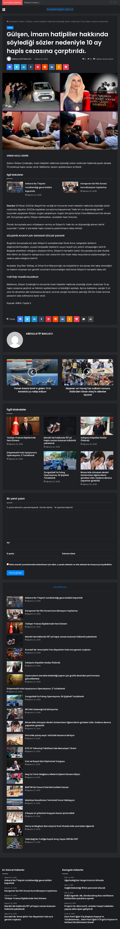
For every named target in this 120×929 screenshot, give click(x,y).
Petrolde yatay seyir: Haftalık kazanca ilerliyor (50, 735)
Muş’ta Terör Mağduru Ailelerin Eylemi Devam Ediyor (52, 774)
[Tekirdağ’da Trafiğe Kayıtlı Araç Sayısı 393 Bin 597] (15, 843)
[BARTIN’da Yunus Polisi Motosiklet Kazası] (15, 791)
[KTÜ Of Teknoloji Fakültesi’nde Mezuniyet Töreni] (15, 752)
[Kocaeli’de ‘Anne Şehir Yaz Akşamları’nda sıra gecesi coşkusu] (15, 653)
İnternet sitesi (68, 553)
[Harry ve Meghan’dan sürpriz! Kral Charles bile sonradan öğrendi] (15, 830)
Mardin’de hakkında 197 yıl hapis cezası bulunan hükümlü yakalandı (60, 440)
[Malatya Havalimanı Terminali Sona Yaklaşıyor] (15, 804)
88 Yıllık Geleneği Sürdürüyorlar (41, 709)
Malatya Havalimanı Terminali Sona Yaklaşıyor (50, 800)
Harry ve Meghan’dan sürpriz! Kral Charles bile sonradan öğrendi (59, 826)
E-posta (11, 553)
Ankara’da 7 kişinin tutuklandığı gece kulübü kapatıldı (38, 187)
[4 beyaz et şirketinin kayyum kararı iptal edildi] (15, 817)
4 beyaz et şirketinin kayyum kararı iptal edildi (49, 813)
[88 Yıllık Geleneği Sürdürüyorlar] (15, 713)
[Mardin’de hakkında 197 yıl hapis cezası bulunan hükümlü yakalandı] (60, 426)
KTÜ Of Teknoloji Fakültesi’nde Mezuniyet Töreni (50, 748)
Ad (9, 542)
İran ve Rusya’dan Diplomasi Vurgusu (45, 761)
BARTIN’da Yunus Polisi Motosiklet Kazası (47, 787)
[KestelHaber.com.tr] (60, 9)
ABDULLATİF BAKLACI (21, 59)
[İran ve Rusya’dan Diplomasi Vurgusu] (15, 765)
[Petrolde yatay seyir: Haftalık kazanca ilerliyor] (15, 739)
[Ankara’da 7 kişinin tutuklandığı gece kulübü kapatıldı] (15, 187)
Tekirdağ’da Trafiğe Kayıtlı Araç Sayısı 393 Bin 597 (51, 839)
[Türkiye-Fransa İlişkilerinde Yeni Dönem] (23, 426)
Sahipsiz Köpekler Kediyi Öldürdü (94, 439)
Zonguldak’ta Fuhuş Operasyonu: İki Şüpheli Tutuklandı (56, 475)
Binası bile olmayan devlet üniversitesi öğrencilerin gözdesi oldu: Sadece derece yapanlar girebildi (96, 476)
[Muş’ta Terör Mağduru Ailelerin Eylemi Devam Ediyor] (15, 778)
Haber (22, 21)
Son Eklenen (60, 587)
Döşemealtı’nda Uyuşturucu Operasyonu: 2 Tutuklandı (22, 454)
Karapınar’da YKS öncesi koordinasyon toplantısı (51, 610)
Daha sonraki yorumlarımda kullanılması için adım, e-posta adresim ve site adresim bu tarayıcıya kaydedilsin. (60, 564)
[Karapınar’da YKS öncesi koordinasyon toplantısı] (70, 187)
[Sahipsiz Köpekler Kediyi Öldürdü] (97, 426)
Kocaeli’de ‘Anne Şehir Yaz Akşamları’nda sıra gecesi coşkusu (58, 649)
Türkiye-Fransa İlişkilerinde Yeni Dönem (42, 2)
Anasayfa (12, 21)
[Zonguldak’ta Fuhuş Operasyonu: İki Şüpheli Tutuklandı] (60, 460)
